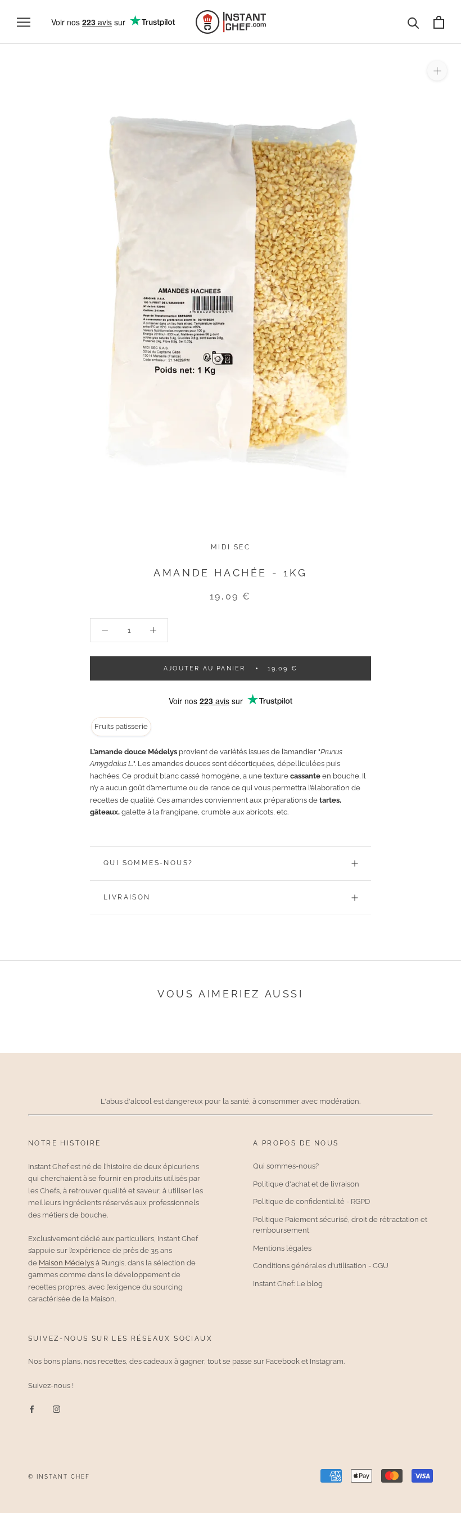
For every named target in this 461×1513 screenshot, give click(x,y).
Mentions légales (282, 1248)
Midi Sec (230, 547)
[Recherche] (413, 22)
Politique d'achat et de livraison (306, 1184)
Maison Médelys (66, 1263)
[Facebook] (31, 1408)
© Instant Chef (59, 1477)
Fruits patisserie (121, 726)
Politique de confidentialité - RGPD (311, 1201)
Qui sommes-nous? (148, 863)
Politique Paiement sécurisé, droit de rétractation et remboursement (340, 1225)
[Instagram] (56, 1408)
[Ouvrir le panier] (438, 22)
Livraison (127, 897)
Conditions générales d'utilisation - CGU (320, 1265)
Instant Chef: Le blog (288, 1283)
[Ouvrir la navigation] (23, 22)
